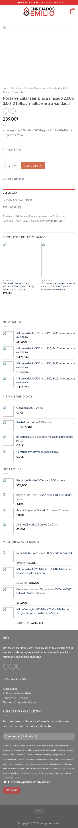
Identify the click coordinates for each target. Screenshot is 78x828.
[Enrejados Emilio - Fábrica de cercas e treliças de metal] (39, 12)
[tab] (39, 192)
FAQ (39, 817)
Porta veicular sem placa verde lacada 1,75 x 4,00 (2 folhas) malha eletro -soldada (58, 286)
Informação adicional (18, 200)
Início (6, 88)
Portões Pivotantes (35, 88)
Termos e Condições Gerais (19, 702)
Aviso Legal (10, 688)
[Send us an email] (13, 667)
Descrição (10, 192)
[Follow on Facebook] (6, 667)
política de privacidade (37, 781)
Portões (16, 88)
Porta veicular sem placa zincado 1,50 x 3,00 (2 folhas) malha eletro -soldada (18, 286)
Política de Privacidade (17, 693)
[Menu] (5, 11)
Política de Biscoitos (15, 697)
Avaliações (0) (12, 207)
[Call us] (19, 667)
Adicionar (32, 165)
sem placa (20, 92)
